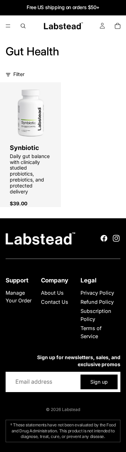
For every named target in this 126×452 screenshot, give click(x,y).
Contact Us (54, 302)
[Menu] (8, 26)
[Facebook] (104, 238)
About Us (52, 293)
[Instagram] (116, 238)
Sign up (99, 382)
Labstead (71, 409)
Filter (18, 74)
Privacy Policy (97, 293)
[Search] (23, 26)
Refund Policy (97, 302)
